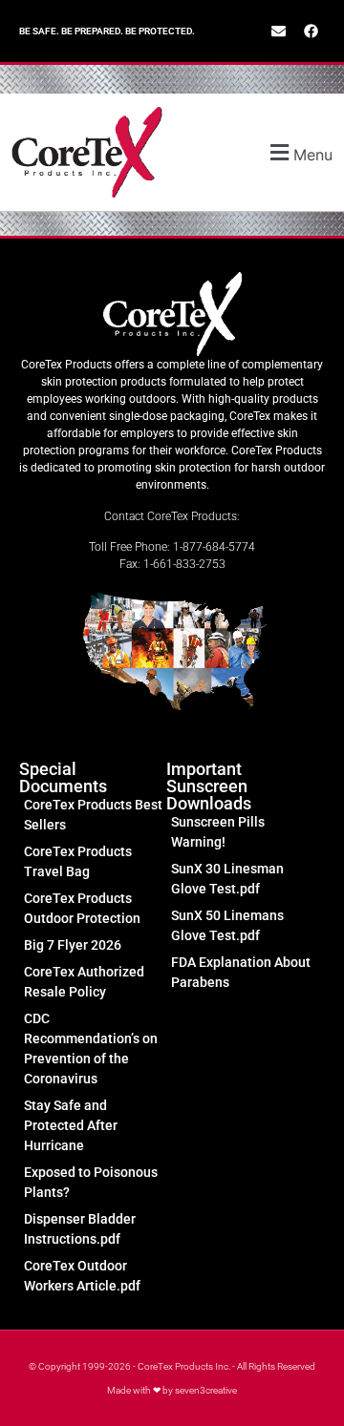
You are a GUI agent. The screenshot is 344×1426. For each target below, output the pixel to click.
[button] (285, 152)
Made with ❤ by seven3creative (172, 1390)
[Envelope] (278, 31)
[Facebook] (310, 31)
